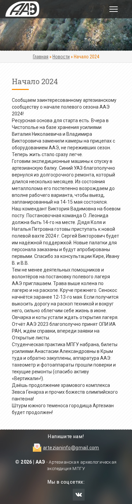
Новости (61, 56)
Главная (40, 56)
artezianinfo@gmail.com (71, 447)
